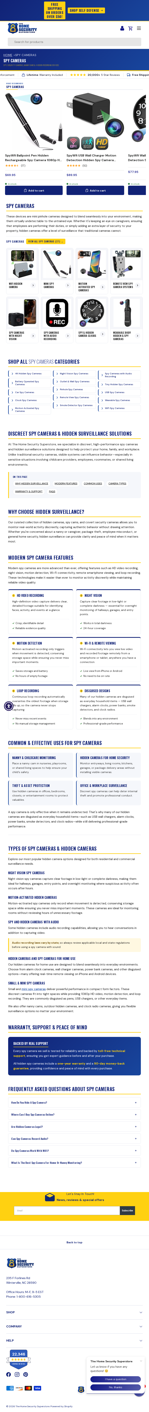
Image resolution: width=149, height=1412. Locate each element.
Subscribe (127, 1210)
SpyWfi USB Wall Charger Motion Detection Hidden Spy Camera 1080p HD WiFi (91, 160)
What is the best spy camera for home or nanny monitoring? (46, 1163)
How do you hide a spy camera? (29, 1102)
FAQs (52, 491)
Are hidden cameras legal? (27, 1127)
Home (7, 55)
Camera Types (117, 483)
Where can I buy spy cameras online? (32, 1114)
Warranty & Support (28, 491)
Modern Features (66, 483)
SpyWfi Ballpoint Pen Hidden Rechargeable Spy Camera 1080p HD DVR (33, 160)
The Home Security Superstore (32, 1406)
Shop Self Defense (84, 10)
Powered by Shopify (61, 1406)
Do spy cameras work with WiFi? (30, 1151)
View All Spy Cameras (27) (44, 241)
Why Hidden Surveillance (31, 483)
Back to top (74, 1242)
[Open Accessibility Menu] (9, 706)
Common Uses (93, 483)
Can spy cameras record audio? (29, 1139)
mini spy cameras (34, 989)
